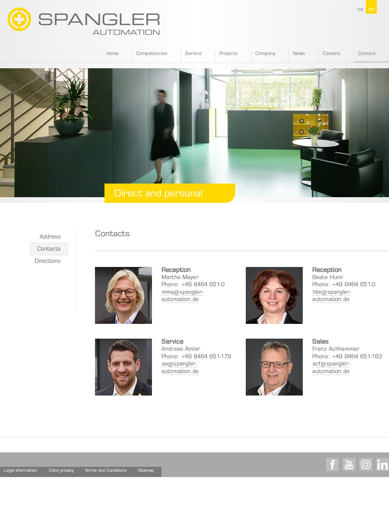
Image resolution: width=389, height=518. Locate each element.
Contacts (49, 249)
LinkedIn (382, 464)
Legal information (20, 471)
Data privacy (61, 471)
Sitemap (146, 471)
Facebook (332, 464)
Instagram (365, 464)
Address (50, 237)
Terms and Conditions (106, 471)
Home (112, 54)
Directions (48, 261)
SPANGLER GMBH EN (84, 21)
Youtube (349, 464)
